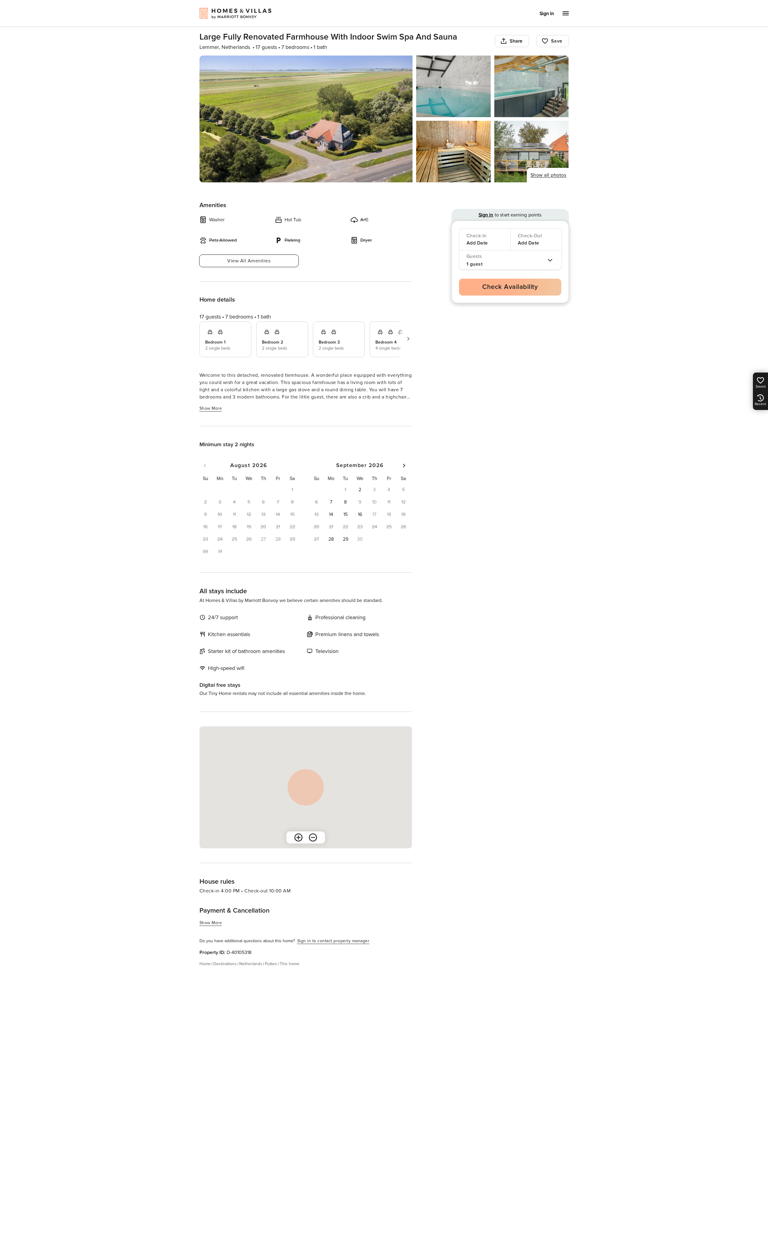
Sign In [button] (547, 14)
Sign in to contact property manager (333, 940)
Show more (210, 408)
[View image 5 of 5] (531, 151)
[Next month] (404, 465)
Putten (271, 963)
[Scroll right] (408, 338)
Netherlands (250, 963)
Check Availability (510, 287)
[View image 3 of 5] (531, 86)
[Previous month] (204, 465)
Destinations (225, 963)
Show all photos (548, 175)
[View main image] (306, 119)
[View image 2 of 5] (453, 86)
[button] (360, 490)
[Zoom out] (313, 837)
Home (205, 963)
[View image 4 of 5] (453, 151)
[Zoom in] (298, 837)
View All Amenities (248, 261)
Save (556, 41)
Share (516, 41)
